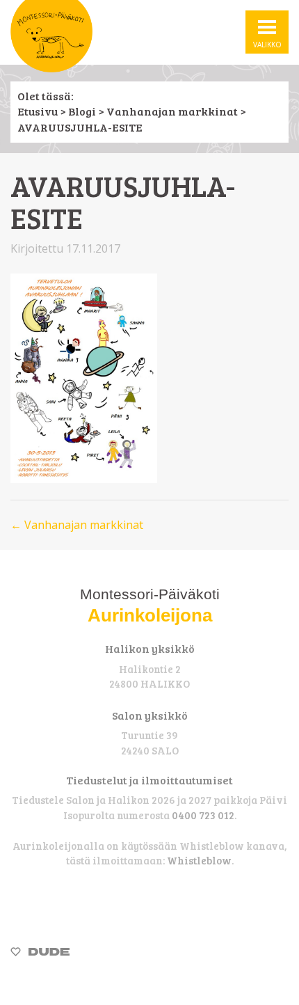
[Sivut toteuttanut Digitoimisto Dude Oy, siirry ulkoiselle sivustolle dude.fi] (40, 953)
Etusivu (37, 111)
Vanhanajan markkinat (172, 111)
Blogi (82, 111)
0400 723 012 (203, 815)
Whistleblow (199, 860)
